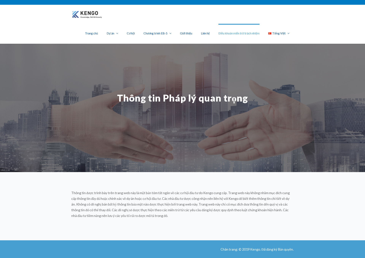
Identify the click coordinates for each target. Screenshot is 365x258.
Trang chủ (91, 33)
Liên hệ (205, 33)
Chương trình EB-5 (155, 33)
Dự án (110, 33)
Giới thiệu (186, 33)
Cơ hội (131, 33)
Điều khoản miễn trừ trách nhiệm (238, 33)
